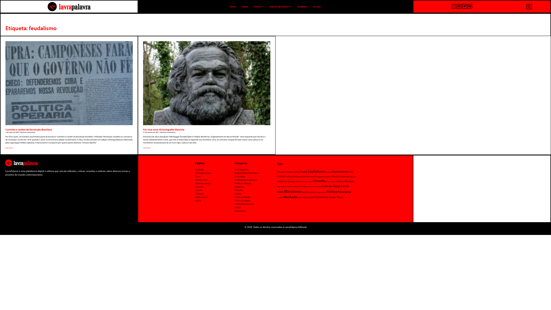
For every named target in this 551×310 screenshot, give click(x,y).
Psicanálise (240, 176)
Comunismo (340, 171)
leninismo (317, 186)
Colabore (302, 6)
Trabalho (332, 197)
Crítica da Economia (244, 204)
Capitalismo (317, 171)
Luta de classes (331, 186)
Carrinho (199, 186)
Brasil (304, 171)
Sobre (245, 6)
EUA (286, 181)
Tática (340, 197)
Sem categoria (241, 169)
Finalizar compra (203, 183)
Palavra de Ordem (279, 6)
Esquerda (353, 177)
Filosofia (239, 190)
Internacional (293, 186)
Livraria (317, 6)
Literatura (239, 186)
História (340, 181)
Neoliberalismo (309, 192)
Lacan (310, 186)
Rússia (300, 197)
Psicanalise (344, 192)
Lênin (345, 186)
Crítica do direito (242, 197)
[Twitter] (464, 6)
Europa (291, 181)
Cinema (328, 172)
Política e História (243, 183)
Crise (351, 171)
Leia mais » (9, 148)
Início (233, 6)
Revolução (290, 197)
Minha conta (201, 179)
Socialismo (321, 197)
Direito (335, 176)
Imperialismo (282, 186)
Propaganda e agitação (246, 179)
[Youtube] (469, 6)
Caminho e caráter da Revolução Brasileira (28, 129)
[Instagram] (454, 6)
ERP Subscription (203, 173)
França (328, 182)
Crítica (257, 6)
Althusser (281, 172)
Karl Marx (303, 186)
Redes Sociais (201, 197)
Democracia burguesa (315, 176)
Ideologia (349, 181)
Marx (280, 192)
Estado (280, 181)
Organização (321, 192)
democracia (299, 176)
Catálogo (199, 169)
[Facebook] (459, 6)
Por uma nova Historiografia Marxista (163, 129)
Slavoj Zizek (308, 197)
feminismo (309, 181)
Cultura (238, 193)
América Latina (293, 171)
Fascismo (300, 181)
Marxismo (292, 191)
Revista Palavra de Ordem (247, 173)
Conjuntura (240, 210)
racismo (280, 197)
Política (331, 191)
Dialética (328, 177)
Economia (344, 176)
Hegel (333, 181)
